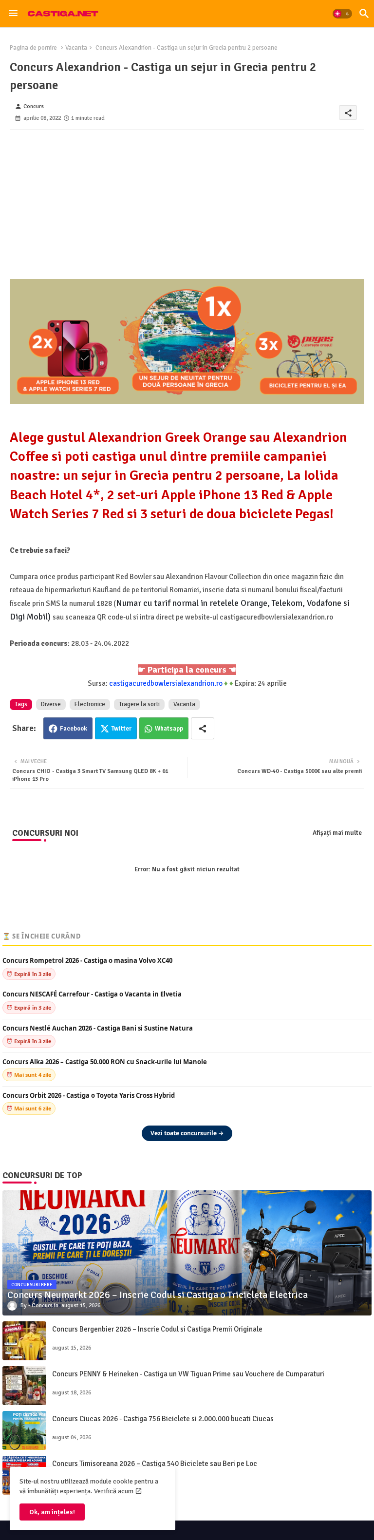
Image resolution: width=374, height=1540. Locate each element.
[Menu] (13, 13)
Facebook (73, 728)
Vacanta (76, 48)
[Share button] (202, 728)
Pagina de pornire (33, 48)
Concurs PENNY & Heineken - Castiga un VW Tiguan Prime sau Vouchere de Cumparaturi (188, 1374)
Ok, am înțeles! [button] (52, 1512)
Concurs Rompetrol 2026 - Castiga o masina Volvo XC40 (87, 961)
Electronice (90, 704)
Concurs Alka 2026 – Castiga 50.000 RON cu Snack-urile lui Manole (104, 1062)
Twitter (121, 728)
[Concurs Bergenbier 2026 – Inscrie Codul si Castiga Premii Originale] (24, 1340)
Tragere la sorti (139, 704)
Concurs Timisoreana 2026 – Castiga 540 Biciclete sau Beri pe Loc (154, 1463)
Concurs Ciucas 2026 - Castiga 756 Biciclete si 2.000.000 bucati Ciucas (163, 1418)
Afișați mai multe (337, 833)
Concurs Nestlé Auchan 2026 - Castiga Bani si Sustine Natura (97, 1028)
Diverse (51, 704)
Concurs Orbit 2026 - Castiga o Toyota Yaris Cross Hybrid (88, 1095)
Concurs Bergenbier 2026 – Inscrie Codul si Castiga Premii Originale (157, 1329)
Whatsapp (169, 728)
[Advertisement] (187, 198)
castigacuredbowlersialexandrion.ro (166, 683)
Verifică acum (113, 1491)
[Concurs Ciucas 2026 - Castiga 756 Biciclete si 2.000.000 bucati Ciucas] (24, 1430)
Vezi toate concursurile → (187, 1133)
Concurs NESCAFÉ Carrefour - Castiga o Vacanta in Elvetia (92, 994)
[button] (342, 14)
